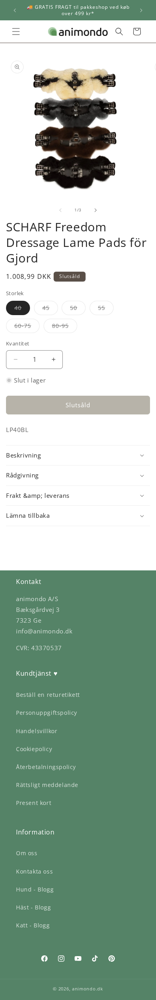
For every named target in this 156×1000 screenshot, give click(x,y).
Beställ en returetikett (48, 694)
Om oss (27, 853)
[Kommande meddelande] (141, 10)
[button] (16, 31)
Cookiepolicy (34, 749)
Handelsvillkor (36, 731)
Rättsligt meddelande (47, 785)
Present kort (33, 803)
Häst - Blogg (33, 907)
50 (78, 309)
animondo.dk (87, 989)
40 (22, 309)
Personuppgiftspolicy (46, 712)
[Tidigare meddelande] (15, 10)
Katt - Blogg (33, 925)
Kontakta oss (34, 871)
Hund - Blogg (35, 889)
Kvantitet (18, 343)
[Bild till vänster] (60, 210)
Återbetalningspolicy (46, 767)
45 (50, 309)
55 (106, 309)
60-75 (27, 327)
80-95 (64, 327)
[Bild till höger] (95, 210)
